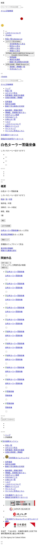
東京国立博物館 (7, 234)
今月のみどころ (16, 69)
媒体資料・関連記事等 (14, 110)
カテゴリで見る (13, 41)
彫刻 (2, 199)
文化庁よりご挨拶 (12, 115)
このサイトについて (13, 33)
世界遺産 (13, 57)
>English (8, 35)
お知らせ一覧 (10, 119)
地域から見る (15, 51)
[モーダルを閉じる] (2, 541)
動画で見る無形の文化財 (19, 62)
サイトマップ (10, 128)
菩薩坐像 (8, 395)
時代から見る (15, 46)
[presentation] (2, 265)
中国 (10, 199)
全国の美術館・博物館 (17, 64)
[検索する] (22, 7)
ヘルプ (7, 122)
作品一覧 (13, 39)
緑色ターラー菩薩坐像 (14, 336)
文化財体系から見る (17, 44)
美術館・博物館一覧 (17, 67)
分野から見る (15, 48)
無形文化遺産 (15, 59)
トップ (7, 88)
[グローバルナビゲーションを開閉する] (2, 73)
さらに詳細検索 (7, 11)
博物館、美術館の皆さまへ (15, 112)
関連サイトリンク (12, 126)
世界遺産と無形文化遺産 (19, 54)
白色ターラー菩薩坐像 (9, 230)
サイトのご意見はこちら (14, 131)
